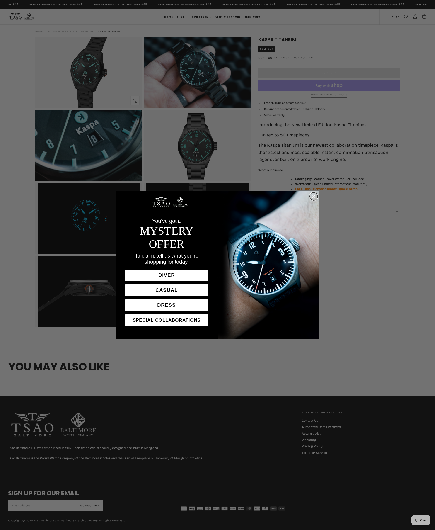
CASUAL (166, 290)
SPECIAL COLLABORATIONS (167, 320)
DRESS (166, 305)
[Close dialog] (314, 196)
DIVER (166, 275)
